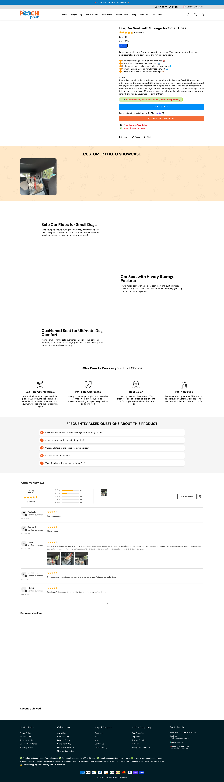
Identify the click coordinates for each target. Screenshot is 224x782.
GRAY (123, 46)
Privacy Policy (25, 736)
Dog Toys (136, 736)
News (97, 740)
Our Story (99, 733)
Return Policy (25, 733)
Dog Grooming (138, 733)
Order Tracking (101, 747)
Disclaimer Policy (64, 744)
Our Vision (61, 733)
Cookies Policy (63, 736)
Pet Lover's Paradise (65, 747)
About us (144, 14)
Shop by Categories (65, 751)
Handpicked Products (141, 747)
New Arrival (107, 14)
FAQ (96, 736)
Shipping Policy (26, 747)
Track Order (157, 14)
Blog (134, 14)
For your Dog (76, 14)
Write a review (187, 496)
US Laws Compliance (28, 744)
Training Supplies (139, 740)
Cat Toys (135, 744)
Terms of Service (27, 740)
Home (64, 14)
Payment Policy (63, 740)
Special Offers (122, 14)
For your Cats (92, 14)
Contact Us (99, 744)
